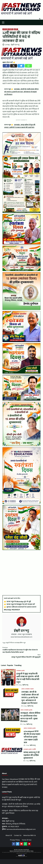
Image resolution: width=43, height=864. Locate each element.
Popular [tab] (10, 665)
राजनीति (34, 749)
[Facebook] (6, 66)
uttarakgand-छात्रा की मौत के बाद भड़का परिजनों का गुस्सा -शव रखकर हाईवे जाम (32, 737)
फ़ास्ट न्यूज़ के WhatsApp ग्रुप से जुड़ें (19, 601)
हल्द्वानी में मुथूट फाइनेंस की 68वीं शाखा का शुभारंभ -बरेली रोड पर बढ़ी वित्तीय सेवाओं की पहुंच (27, 678)
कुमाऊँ (15, 29)
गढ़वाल (32, 689)
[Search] (39, 19)
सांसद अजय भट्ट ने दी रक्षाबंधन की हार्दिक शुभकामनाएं (32, 755)
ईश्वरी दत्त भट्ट (15, 44)
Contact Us (17, 835)
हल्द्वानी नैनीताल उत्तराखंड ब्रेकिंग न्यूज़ (16, 643)
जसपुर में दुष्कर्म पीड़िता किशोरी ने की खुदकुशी (25, 656)
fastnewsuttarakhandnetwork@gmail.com (21, 829)
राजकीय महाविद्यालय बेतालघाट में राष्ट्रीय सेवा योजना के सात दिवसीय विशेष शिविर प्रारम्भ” (20, 650)
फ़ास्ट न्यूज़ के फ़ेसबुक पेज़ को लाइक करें (21, 604)
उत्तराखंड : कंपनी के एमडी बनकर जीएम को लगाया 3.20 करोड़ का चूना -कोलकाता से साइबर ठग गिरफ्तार (30, 697)
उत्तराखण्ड (10, 29)
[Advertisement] (21, 572)
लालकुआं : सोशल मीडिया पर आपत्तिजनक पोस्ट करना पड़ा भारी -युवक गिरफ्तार (30, 717)
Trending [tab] (18, 665)
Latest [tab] (3, 665)
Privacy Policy (15, 839)
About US (9, 835)
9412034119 (16, 609)
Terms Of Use (26, 839)
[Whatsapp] (28, 66)
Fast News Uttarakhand (23, 850)
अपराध (4, 29)
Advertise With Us (29, 835)
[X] (13, 66)
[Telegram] (21, 66)
